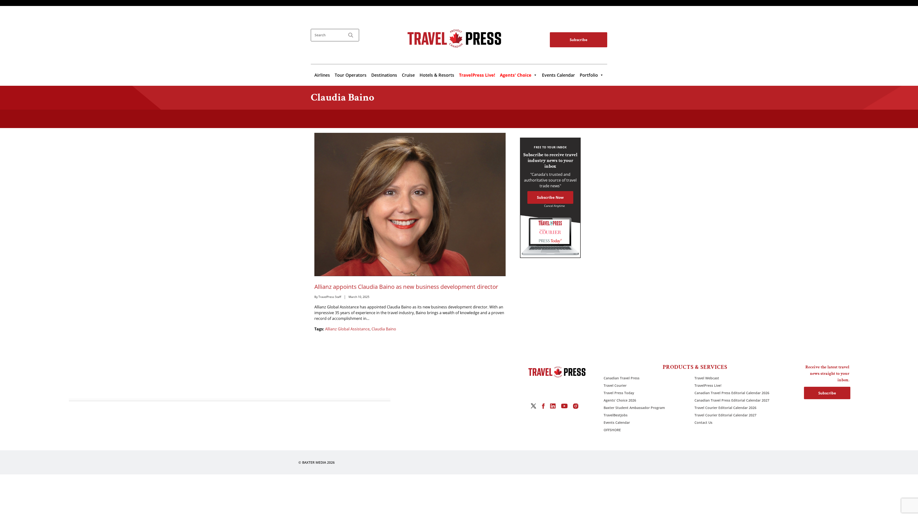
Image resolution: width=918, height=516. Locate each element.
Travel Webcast (706, 378)
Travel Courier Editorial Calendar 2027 (725, 415)
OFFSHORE (612, 430)
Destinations (384, 75)
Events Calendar (558, 75)
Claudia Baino (384, 329)
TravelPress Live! (707, 385)
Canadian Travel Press (621, 378)
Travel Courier (615, 385)
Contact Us (703, 422)
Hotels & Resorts (437, 75)
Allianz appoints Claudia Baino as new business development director (406, 286)
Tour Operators (350, 75)
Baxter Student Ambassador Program (634, 407)
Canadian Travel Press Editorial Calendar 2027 (731, 400)
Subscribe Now (550, 197)
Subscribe (578, 39)
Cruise (408, 75)
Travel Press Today (619, 393)
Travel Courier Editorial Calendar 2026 (725, 407)
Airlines (322, 75)
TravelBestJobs (616, 415)
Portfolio (589, 75)
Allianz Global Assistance (347, 329)
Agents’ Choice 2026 (620, 400)
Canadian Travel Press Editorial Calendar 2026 (731, 393)
